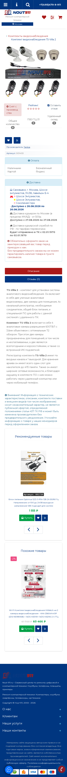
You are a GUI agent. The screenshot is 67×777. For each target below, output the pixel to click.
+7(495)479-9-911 (50, 4)
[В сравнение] (17, 140)
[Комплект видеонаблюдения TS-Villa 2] (33, 71)
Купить (28, 517)
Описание (34, 271)
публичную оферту (17, 763)
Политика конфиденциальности (43, 763)
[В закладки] (8, 140)
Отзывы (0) (33, 279)
